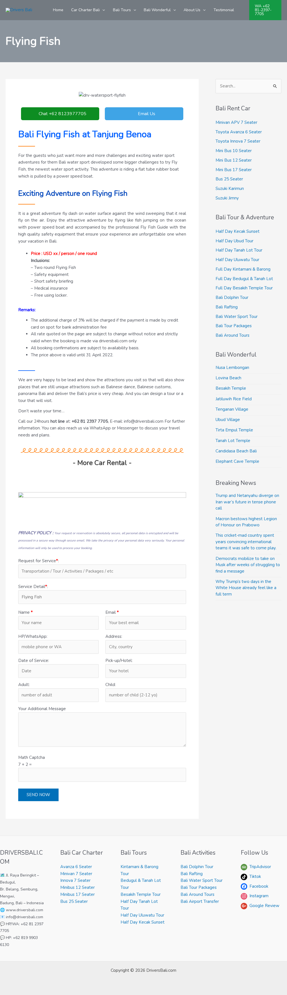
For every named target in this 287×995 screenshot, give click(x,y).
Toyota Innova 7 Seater (238, 141)
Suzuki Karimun (230, 188)
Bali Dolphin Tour (232, 297)
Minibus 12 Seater (77, 887)
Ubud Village (228, 419)
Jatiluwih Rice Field (234, 399)
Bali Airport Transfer (199, 901)
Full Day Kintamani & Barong (243, 269)
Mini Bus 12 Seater (234, 160)
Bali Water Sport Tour (237, 316)
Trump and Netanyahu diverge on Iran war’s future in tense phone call (247, 502)
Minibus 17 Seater (77, 894)
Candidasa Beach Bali (236, 451)
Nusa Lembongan (232, 367)
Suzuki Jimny (227, 198)
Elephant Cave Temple (237, 461)
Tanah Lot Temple (233, 440)
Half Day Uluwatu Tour (237, 259)
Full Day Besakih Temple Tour (244, 288)
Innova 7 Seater (75, 880)
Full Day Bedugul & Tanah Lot (244, 279)
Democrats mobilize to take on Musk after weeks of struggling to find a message (248, 565)
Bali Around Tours (232, 335)
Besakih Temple (231, 388)
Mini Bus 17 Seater (234, 170)
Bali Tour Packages (234, 326)
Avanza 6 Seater (76, 867)
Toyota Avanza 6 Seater (239, 132)
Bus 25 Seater (229, 179)
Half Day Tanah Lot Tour (239, 250)
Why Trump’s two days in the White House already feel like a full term (246, 588)
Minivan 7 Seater (76, 874)
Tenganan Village (232, 409)
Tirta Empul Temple (234, 430)
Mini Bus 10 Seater (234, 151)
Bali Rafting (227, 307)
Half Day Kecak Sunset (238, 231)
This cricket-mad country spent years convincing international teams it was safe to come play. (246, 542)
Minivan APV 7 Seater (236, 122)
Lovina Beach (228, 378)
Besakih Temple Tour (141, 894)
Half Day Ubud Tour (234, 241)
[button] (265, 10)
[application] (102, 10)
